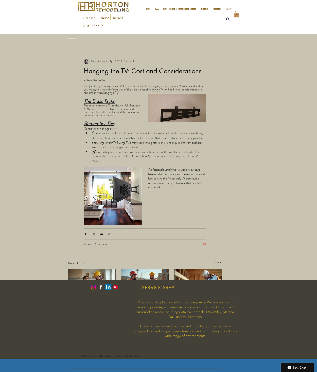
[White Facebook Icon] (101, 287)
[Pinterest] (116, 287)
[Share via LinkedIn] (101, 234)
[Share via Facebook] (85, 234)
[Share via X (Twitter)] (93, 234)
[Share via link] (109, 234)
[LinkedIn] (108, 287)
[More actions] (204, 61)
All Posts (72, 38)
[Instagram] (93, 287)
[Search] (228, 19)
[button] (236, 14)
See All (218, 262)
